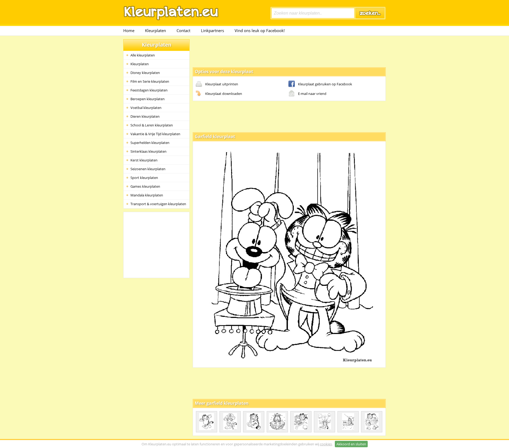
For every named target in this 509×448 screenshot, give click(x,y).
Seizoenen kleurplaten (147, 168)
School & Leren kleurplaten (151, 125)
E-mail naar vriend (312, 93)
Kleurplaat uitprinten (221, 84)
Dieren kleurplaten (145, 116)
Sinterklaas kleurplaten (148, 151)
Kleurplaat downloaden (223, 93)
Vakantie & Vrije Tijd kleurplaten (155, 133)
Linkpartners (212, 30)
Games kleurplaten (145, 186)
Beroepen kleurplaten (147, 98)
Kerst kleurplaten (143, 160)
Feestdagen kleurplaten (149, 90)
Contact (183, 30)
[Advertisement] (289, 51)
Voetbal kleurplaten (145, 107)
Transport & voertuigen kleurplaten (158, 203)
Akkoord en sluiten (351, 444)
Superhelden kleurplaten (149, 142)
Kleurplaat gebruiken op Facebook (325, 84)
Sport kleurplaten (144, 177)
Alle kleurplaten (142, 55)
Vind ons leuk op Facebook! (260, 30)
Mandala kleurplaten (146, 195)
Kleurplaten (155, 30)
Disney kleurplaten (145, 72)
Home (128, 30)
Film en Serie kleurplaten (149, 81)
